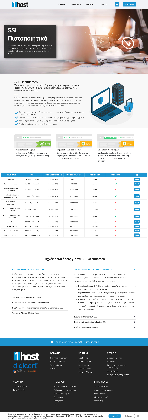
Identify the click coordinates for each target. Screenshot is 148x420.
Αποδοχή (115, 416)
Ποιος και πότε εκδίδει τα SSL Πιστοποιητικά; (30, 303)
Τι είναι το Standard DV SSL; (86, 317)
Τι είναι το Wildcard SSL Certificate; (25, 313)
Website (89, 4)
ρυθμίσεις (13, 418)
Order (136, 179)
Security (104, 4)
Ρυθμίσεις (128, 416)
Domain (61, 4)
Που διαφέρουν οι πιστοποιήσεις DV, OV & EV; (93, 269)
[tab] (40, 269)
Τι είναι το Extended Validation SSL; (88, 327)
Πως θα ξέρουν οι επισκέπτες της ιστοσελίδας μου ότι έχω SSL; (37, 308)
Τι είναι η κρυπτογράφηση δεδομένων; (27, 297)
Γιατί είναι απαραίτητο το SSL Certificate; (28, 269)
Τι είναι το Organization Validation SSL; (90, 322)
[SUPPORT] (117, 4)
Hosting (75, 4)
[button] (74, 342)
